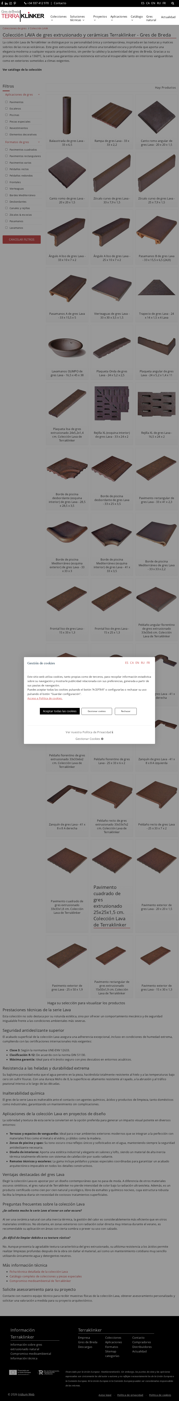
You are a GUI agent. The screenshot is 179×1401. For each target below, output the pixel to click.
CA (132, 663)
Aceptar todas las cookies (60, 711)
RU (143, 663)
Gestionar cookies (97, 711)
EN (137, 663)
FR (148, 663)
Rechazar (126, 711)
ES (126, 663)
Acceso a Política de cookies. (45, 698)
